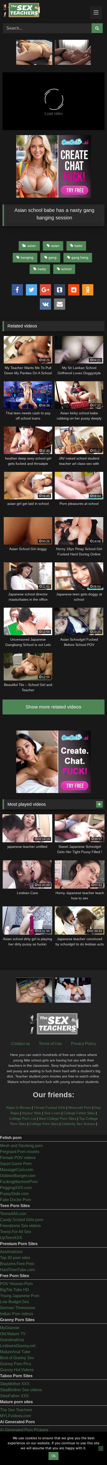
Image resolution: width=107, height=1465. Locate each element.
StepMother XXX (15, 1384)
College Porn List (22, 1119)
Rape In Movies (18, 1108)
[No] (100, 1448)
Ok (54, 1456)
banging (27, 257)
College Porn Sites (43, 1124)
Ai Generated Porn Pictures (24, 1430)
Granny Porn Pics (15, 1364)
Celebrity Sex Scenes (78, 1124)
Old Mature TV (13, 1334)
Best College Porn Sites (57, 1119)
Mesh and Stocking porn (21, 1146)
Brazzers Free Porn (17, 1264)
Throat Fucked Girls (49, 1108)
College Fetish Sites (79, 1113)
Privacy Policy (83, 1043)
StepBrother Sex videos (21, 1390)
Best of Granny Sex (17, 1358)
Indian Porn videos (16, 1314)
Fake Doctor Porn (15, 1200)
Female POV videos (18, 1158)
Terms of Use (50, 1043)
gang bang (79, 257)
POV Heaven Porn (16, 1284)
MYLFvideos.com (15, 1416)
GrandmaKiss (12, 1340)
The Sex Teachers (16, 1410)
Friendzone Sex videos (20, 1226)
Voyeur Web (31, 1113)
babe (78, 246)
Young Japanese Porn (19, 1296)
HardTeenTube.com (17, 1270)
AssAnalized (11, 1252)
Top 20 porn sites (15, 1258)
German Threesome (17, 1308)
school (66, 269)
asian (31, 246)
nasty (42, 269)
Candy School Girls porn (21, 1220)
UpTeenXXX (11, 1238)
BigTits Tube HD (14, 1290)
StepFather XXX (14, 1396)
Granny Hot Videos (17, 1370)
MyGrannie (9, 1328)
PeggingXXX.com (16, 1188)
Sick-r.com (52, 1113)
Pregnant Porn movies (19, 1152)
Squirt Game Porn (16, 1164)
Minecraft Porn (79, 1108)
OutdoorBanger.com (17, 1176)
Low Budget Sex (14, 1302)
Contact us (20, 1043)
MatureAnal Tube (15, 1352)
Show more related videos (53, 706)
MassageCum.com (16, 1170)
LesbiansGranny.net (17, 1346)
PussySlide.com (14, 1194)
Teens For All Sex (15, 1232)
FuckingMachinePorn (19, 1182)
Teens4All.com (13, 1214)
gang (52, 257)
